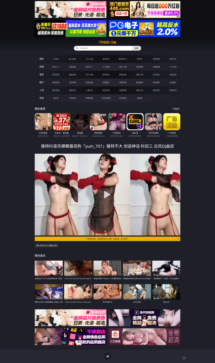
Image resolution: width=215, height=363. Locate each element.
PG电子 (56, 59)
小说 (41, 90)
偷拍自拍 (72, 74)
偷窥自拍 (55, 82)
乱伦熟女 (156, 74)
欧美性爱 (106, 74)
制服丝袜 (122, 74)
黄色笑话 (156, 90)
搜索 (136, 48)
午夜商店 (72, 98)
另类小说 (139, 90)
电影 (41, 74)
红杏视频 (122, 98)
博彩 (41, 58)
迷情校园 (122, 90)
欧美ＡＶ (89, 67)
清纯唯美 (139, 82)
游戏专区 (106, 59)
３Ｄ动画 (106, 67)
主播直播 (156, 67)
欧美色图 (89, 82)
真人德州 (72, 59)
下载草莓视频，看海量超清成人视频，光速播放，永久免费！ (107, 239)
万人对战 (89, 59)
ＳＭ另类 (173, 67)
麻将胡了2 (123, 59)
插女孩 (56, 98)
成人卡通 (89, 74)
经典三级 (139, 74)
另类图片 (173, 82)
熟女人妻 (122, 67)
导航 (41, 98)
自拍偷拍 (72, 67)
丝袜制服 (139, 67)
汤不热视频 (106, 98)
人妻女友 (89, 90)
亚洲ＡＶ (55, 67)
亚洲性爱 (55, 74)
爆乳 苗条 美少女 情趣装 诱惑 (46, 245)
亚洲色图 (72, 82)
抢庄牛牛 (173, 59)
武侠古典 (106, 90)
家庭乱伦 (72, 90)
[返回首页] (184, 358)
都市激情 (55, 90)
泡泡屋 (139, 98)
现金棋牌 (156, 59)
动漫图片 (106, 82)
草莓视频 (89, 98)
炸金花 (139, 59)
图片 (41, 82)
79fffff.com (107, 42)
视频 (41, 66)
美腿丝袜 (122, 82)
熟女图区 (156, 82)
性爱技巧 (173, 90)
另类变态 (173, 74)
